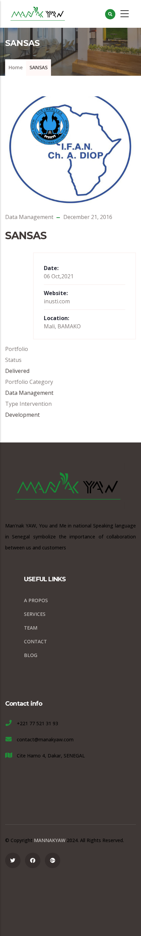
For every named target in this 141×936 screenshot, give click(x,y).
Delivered (17, 371)
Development (22, 414)
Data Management (29, 217)
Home (16, 67)
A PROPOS (36, 600)
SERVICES (35, 614)
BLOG (30, 655)
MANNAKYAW (49, 840)
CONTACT (35, 641)
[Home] (39, 14)
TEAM (30, 627)
